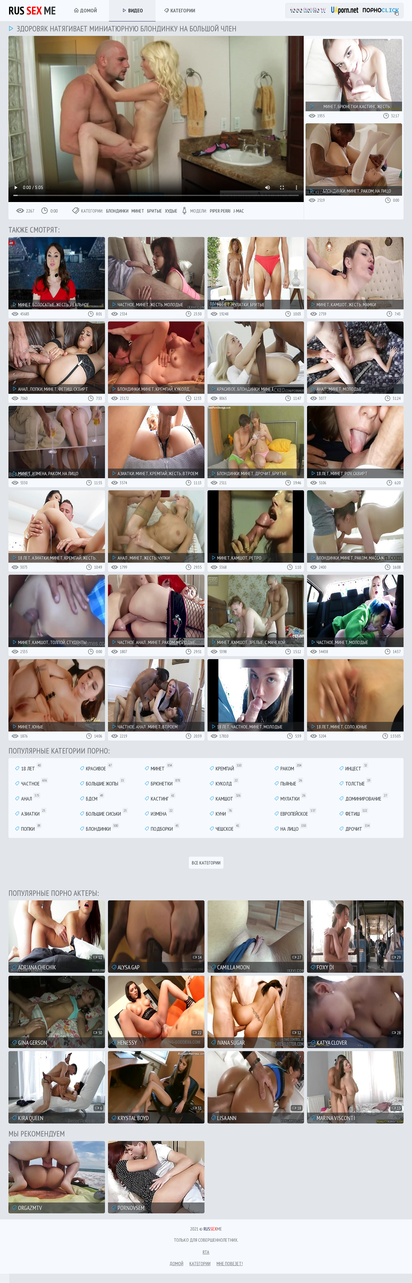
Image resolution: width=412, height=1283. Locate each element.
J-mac (238, 211)
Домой (88, 10)
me (32, 10)
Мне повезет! (230, 1263)
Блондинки (117, 211)
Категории (182, 10)
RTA (206, 1252)
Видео (135, 10)
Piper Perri (220, 211)
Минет (138, 211)
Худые (171, 211)
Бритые (154, 211)
